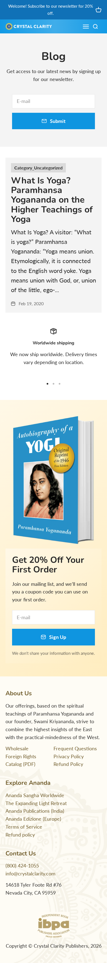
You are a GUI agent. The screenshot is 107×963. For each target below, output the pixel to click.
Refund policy (20, 835)
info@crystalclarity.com (30, 873)
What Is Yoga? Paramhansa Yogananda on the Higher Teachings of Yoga (52, 200)
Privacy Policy (69, 756)
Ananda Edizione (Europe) (33, 819)
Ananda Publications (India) (34, 811)
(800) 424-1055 (22, 866)
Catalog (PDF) (20, 764)
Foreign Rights (20, 756)
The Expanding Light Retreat (36, 803)
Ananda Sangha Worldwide (34, 795)
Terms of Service (23, 827)
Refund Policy (68, 764)
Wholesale (17, 748)
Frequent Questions (75, 748)
